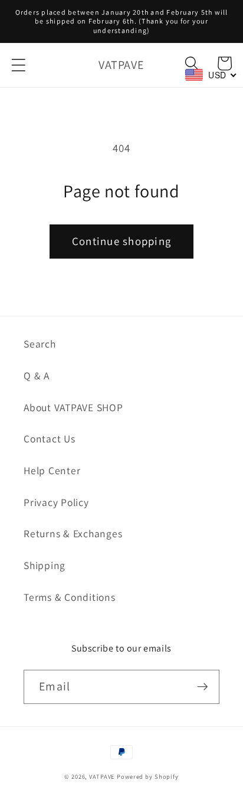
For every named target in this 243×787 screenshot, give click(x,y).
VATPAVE (101, 776)
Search (40, 343)
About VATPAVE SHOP (73, 407)
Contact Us (49, 438)
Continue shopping (121, 241)
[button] (18, 65)
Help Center (52, 470)
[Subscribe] (202, 687)
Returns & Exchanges (73, 533)
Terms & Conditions (70, 597)
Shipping (44, 565)
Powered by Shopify (148, 776)
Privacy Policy (56, 502)
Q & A (37, 375)
